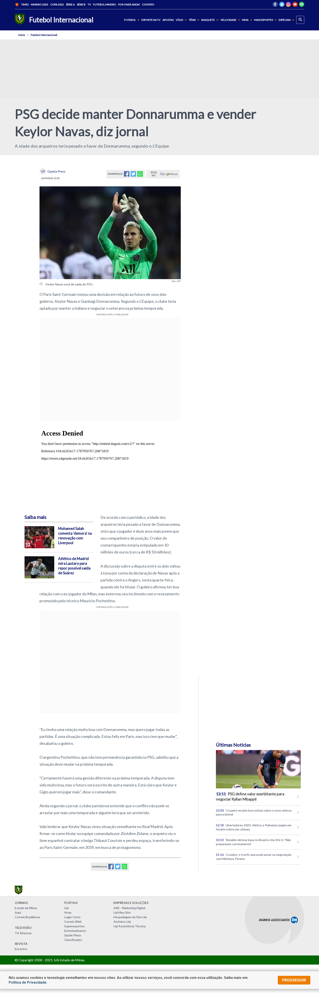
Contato (148, 4)
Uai (66, 908)
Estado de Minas (26, 908)
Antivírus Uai (122, 921)
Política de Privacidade (27, 982)
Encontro (21, 949)
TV (89, 4)
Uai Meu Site (122, 912)
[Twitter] (281, 5)
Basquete (208, 19)
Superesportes (74, 926)
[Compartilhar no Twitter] (133, 175)
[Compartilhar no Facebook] (126, 175)
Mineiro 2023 (39, 4)
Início (21, 35)
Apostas (168, 20)
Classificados (73, 940)
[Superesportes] (20, 20)
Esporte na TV (150, 20)
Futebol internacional (44, 35)
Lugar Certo (72, 917)
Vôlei (179, 19)
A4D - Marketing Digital (129, 908)
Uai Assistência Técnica (129, 926)
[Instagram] (288, 5)
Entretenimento (75, 930)
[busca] (300, 20)
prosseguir (294, 980)
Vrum (67, 912)
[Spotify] (301, 5)
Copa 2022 (57, 4)
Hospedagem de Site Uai (130, 917)
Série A (70, 4)
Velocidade (228, 19)
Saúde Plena (72, 935)
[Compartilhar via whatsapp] (140, 175)
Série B (81, 4)
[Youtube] (295, 5)
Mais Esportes (263, 19)
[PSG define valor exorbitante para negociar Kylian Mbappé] (258, 769)
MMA (245, 19)
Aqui (18, 912)
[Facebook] (275, 5)
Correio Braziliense (27, 917)
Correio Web (73, 921)
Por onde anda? (129, 4)
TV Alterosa (23, 933)
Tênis (192, 19)
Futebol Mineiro (104, 4)
